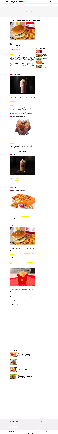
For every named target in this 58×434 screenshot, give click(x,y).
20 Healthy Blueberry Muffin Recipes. (22, 151)
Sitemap (30, 423)
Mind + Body (49, 4)
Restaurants (34, 4)
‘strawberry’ (11, 104)
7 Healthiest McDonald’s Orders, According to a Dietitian (21, 112)
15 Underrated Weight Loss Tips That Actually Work (24, 71)
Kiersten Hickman (16, 45)
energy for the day (12, 100)
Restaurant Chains (26, 313)
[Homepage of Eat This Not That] (13, 422)
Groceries (22, 4)
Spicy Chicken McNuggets (25, 215)
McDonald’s (15, 300)
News (11, 4)
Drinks (44, 4)
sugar (14, 181)
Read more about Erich (23, 309)
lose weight (16, 146)
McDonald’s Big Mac (27, 252)
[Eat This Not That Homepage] (14, 2)
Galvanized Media (29, 431)
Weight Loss (28, 4)
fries (17, 291)
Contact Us (30, 424)
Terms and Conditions (42, 423)
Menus (21, 313)
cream (11, 181)
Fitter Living (12, 142)
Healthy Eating (16, 4)
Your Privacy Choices (30, 433)
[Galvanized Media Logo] (11, 431)
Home (11, 18)
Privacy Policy (41, 421)
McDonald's (16, 313)
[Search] (50, 1)
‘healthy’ (24, 256)
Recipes (39, 4)
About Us (30, 421)
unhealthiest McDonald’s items (25, 60)
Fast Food (12, 313)
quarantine (11, 55)
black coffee (16, 179)
